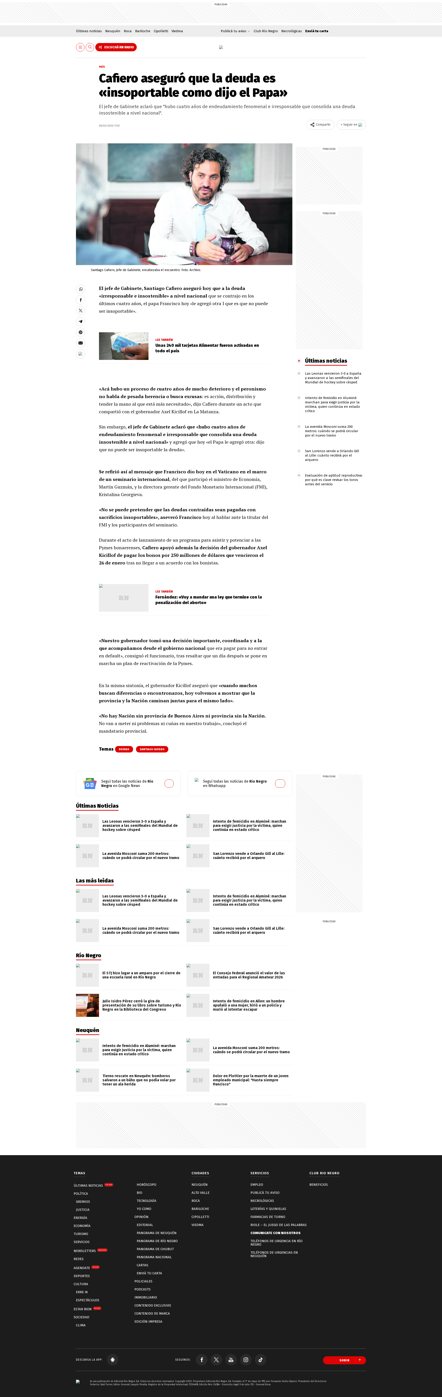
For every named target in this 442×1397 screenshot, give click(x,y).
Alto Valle (200, 1193)
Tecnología (146, 1201)
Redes (79, 1259)
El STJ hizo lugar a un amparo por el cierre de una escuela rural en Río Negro (141, 975)
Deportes (82, 1276)
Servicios (82, 1242)
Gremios (83, 1202)
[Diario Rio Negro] (78, 1388)
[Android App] (112, 1359)
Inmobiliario (145, 1297)
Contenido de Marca (152, 1313)
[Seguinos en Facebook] (201, 1359)
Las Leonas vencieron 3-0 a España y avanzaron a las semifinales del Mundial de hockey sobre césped (333, 377)
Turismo (81, 1234)
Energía (80, 1218)
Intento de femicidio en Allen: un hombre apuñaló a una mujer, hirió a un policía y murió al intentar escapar (249, 1005)
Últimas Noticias (93, 1185)
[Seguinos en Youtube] (231, 1359)
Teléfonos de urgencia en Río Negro (276, 1243)
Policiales (143, 1281)
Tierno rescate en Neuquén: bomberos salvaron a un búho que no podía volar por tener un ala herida (139, 1080)
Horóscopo (146, 1185)
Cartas (142, 1265)
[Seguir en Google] (80, 354)
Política (81, 1194)
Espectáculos (87, 1300)
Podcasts (142, 1289)
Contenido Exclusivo (152, 1305)
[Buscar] (90, 47)
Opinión (141, 1217)
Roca (128, 31)
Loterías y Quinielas (268, 1209)
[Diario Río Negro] (221, 47)
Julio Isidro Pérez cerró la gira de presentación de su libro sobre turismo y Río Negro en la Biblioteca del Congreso (141, 1005)
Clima (81, 1325)
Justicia (83, 1210)
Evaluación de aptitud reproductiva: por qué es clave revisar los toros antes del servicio (334, 479)
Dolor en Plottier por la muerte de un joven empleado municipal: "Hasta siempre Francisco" (250, 1080)
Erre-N (82, 1292)
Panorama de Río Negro (157, 1241)
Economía (82, 1226)
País (102, 66)
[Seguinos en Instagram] (246, 1359)
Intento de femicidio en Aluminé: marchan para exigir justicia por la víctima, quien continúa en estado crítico (332, 404)
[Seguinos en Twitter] (216, 1359)
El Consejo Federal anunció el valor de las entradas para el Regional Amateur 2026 (249, 975)
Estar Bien (87, 1309)
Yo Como (144, 1209)
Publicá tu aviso (264, 1193)
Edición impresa (148, 1321)
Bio (139, 1193)
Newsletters (90, 1251)
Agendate (86, 1268)
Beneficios (318, 1185)
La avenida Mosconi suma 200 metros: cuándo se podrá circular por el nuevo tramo (331, 431)
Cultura (81, 1284)
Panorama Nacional (154, 1257)
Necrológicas (291, 31)
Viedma (177, 31)
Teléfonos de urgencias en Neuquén (274, 1254)
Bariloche (142, 31)
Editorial (145, 1225)
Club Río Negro (266, 31)
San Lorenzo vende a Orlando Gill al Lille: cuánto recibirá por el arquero (332, 455)
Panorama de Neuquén (157, 1233)
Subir (345, 1360)
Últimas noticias (89, 31)
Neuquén (112, 31)
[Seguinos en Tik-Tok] (260, 1359)
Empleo (256, 1185)
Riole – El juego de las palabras (278, 1225)
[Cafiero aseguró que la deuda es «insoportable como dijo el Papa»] (80, 289)
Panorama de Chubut (155, 1249)
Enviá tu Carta (149, 1273)
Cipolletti (161, 31)
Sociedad (81, 1317)
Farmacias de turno (267, 1217)
